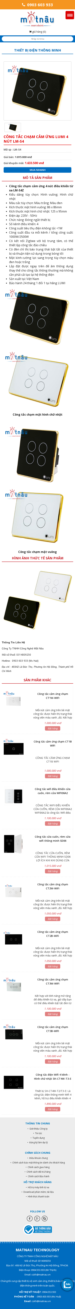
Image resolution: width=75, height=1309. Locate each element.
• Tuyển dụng (38, 1137)
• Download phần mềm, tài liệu (37, 1192)
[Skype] (45, 1218)
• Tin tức (37, 1133)
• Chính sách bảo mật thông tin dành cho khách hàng (37, 1162)
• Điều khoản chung (37, 1158)
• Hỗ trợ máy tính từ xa (37, 1187)
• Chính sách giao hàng (38, 1167)
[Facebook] (30, 1218)
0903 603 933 (39, 4)
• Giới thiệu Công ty (37, 1128)
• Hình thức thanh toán (37, 1196)
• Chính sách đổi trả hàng (37, 1171)
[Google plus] (37, 1218)
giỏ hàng (38, 31)
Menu (70, 15)
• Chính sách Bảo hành (37, 1176)
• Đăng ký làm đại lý (37, 1142)
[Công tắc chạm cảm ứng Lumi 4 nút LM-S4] (13, 127)
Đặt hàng (53, 728)
